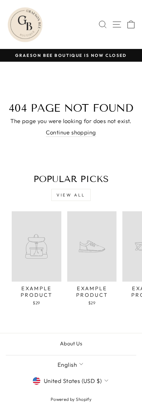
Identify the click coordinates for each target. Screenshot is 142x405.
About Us (71, 343)
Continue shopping (71, 132)
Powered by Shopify (71, 399)
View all (71, 195)
